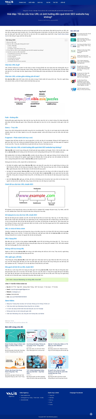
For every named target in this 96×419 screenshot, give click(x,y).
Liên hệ (63, 2)
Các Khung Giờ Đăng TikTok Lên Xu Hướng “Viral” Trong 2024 (36, 344)
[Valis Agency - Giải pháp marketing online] (10, 2)
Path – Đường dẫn (13, 45)
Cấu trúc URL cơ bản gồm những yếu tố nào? (18, 43)
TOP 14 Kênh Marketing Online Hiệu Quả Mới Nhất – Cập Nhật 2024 (35, 372)
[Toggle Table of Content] (65, 40)
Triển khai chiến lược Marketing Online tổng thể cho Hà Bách (23, 306)
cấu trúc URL (13, 322)
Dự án (48, 2)
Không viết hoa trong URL (14, 58)
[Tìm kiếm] (90, 2)
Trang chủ (22, 2)
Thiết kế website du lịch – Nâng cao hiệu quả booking (83, 89)
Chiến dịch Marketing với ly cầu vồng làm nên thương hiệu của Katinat (25, 313)
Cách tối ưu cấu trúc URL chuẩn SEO (16, 52)
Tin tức (55, 2)
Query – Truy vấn (13, 47)
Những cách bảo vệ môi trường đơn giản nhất (19, 311)
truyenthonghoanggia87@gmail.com (20, 289)
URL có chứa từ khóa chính (15, 55)
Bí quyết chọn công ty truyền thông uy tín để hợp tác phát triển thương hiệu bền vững (58, 372)
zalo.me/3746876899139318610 (18, 297)
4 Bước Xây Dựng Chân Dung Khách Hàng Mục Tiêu (13, 371)
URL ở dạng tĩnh (12, 56)
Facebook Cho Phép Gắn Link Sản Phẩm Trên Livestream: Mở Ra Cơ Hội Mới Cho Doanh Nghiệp (83, 75)
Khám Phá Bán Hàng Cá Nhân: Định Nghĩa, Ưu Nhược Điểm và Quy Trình (15, 345)
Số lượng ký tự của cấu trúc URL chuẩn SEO (18, 53)
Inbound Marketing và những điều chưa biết (27, 279)
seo (17, 322)
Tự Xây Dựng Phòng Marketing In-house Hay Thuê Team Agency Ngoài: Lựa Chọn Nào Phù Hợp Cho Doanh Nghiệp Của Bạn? (84, 83)
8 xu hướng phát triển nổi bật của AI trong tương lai (84, 34)
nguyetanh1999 (54, 20)
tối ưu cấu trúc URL (23, 322)
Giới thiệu (32, 2)
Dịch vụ (40, 2)
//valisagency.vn (16, 292)
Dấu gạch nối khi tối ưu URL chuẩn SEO (17, 61)
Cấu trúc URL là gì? (11, 42)
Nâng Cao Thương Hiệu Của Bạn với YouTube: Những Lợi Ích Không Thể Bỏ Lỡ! (28, 303)
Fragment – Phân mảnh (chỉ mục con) (17, 48)
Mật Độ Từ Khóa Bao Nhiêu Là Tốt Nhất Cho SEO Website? (58, 344)
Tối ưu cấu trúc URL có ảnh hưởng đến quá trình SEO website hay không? (25, 50)
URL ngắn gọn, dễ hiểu (14, 59)
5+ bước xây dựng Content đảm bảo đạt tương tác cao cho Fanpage (25, 308)
